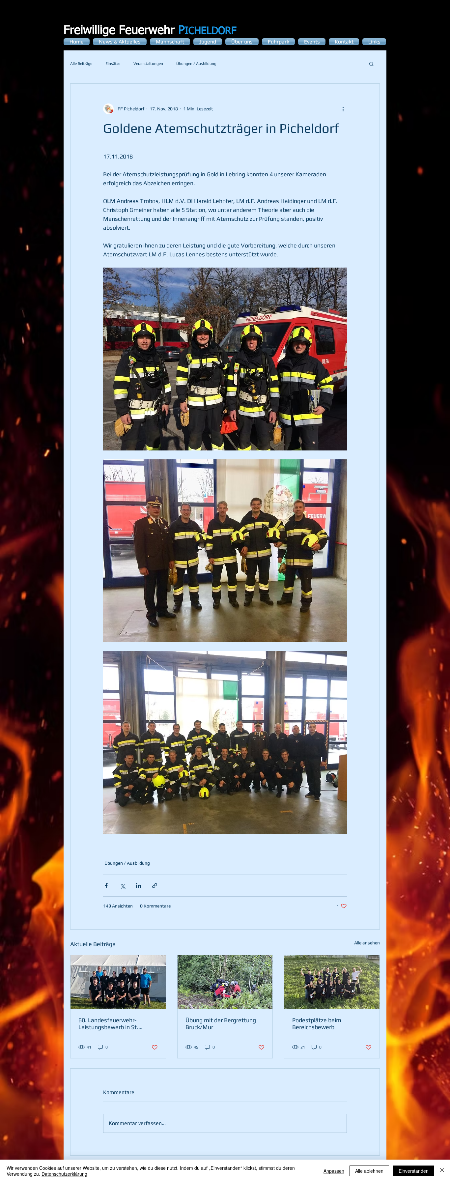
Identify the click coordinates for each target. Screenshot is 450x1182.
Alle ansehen (367, 942)
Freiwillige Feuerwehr (124, 31)
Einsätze (112, 63)
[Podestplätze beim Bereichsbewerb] (332, 982)
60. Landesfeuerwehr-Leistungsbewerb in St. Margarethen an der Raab (112, 1023)
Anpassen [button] (333, 1171)
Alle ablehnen (369, 1171)
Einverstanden (414, 1171)
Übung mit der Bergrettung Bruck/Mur (220, 1023)
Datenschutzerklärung (64, 1173)
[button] (371, 63)
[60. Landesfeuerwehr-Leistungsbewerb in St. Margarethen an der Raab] (118, 982)
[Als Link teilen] (155, 885)
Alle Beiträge (81, 63)
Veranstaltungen (148, 63)
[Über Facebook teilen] (106, 885)
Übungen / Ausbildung (196, 63)
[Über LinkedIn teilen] (138, 885)
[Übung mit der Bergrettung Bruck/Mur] (225, 982)
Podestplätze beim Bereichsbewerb (316, 1023)
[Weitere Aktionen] (343, 109)
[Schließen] (442, 1171)
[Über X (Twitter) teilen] (122, 885)
